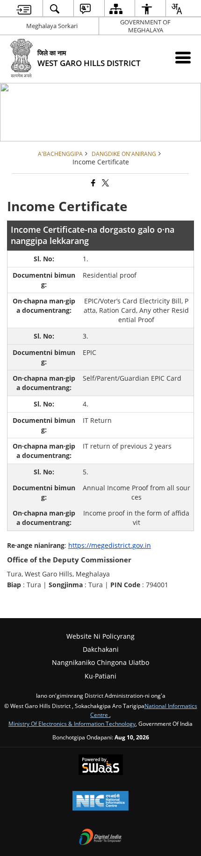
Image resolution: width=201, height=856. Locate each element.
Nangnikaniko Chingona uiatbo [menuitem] (100, 662)
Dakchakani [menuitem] (101, 649)
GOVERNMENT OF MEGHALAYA (145, 26)
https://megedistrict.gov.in (109, 545)
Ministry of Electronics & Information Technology (72, 723)
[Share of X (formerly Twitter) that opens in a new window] (105, 182)
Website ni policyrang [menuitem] (100, 636)
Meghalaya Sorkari (52, 26)
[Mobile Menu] (183, 57)
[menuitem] (24, 8)
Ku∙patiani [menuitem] (100, 676)
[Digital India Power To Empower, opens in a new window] (100, 837)
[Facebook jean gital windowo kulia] (92, 182)
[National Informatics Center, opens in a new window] (100, 801)
